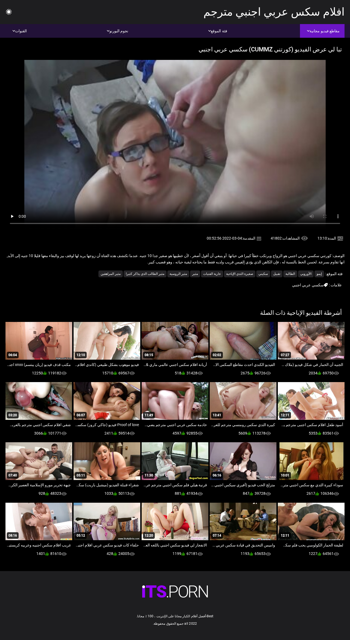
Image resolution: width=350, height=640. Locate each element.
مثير (195, 274)
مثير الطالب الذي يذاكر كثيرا (145, 274)
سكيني (263, 274)
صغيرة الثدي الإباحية (239, 274)
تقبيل (276, 274)
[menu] (8, 12)
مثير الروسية (178, 274)
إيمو (319, 274)
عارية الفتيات (212, 274)
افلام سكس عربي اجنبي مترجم (274, 11)
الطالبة (290, 274)
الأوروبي (305, 274)
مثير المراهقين (111, 274)
